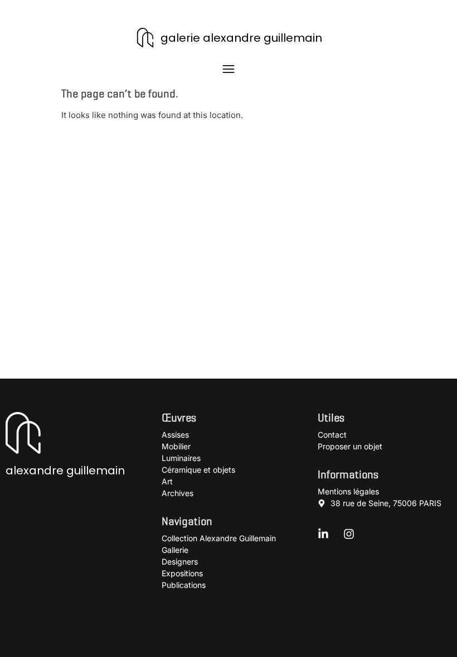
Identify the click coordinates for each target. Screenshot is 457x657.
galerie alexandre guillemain (241, 38)
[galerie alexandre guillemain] (145, 37)
